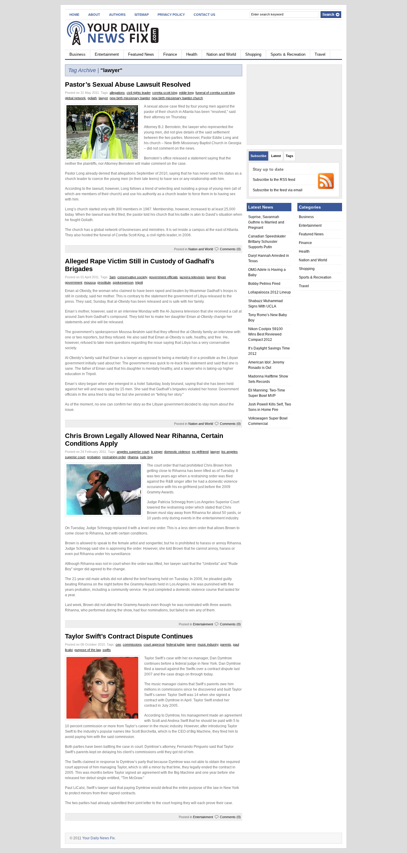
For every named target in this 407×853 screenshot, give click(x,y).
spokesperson (123, 282)
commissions (132, 644)
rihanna (133, 457)
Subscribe (258, 156)
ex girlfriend (200, 451)
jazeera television (192, 277)
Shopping (253, 54)
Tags (289, 156)
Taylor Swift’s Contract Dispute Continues (129, 636)
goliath (92, 98)
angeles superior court (133, 451)
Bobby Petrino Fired (264, 284)
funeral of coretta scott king (215, 92)
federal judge (175, 644)
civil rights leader (138, 92)
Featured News (141, 54)
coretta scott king (164, 92)
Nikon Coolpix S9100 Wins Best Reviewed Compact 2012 (265, 334)
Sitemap (141, 14)
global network (75, 98)
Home (74, 14)
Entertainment (107, 54)
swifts (106, 650)
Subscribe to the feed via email (277, 190)
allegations (117, 92)
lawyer (103, 98)
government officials (163, 277)
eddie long (186, 92)
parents (225, 644)
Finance (170, 54)
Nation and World (221, 54)
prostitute (104, 282)
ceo (118, 644)
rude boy (146, 457)
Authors (117, 14)
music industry (208, 644)
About (94, 14)
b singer (156, 451)
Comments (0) (230, 249)
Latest (276, 156)
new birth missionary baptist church (177, 98)
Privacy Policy (171, 14)
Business (77, 54)
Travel (320, 54)
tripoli (139, 282)
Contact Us (204, 14)
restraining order (114, 457)
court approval (154, 644)
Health (191, 54)
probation (93, 457)
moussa (90, 282)
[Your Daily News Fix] (123, 34)
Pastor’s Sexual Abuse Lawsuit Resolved (127, 84)
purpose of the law (87, 650)
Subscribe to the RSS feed (274, 180)
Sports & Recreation (288, 54)
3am (112, 277)
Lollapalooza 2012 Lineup (269, 292)
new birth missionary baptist (130, 98)
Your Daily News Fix (98, 838)
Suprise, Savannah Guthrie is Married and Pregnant (266, 222)
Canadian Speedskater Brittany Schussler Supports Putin (267, 241)
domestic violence (177, 451)
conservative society (132, 277)
